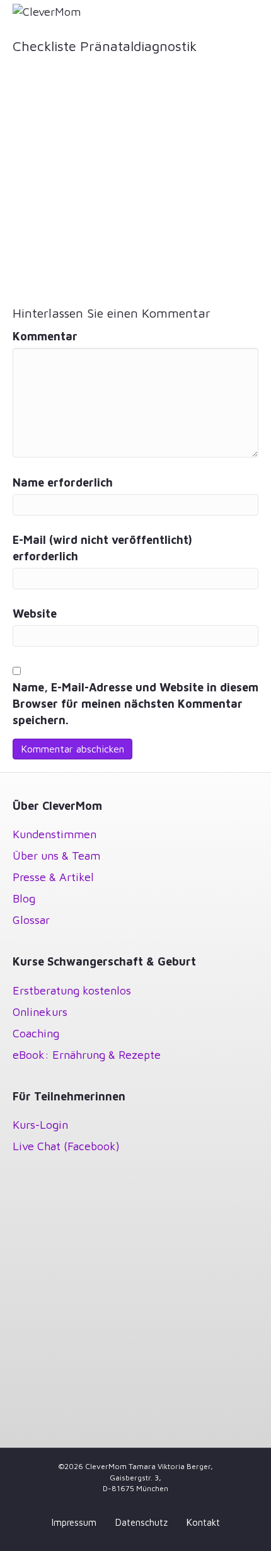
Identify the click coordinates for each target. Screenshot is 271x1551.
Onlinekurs (40, 1011)
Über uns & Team (56, 855)
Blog (24, 898)
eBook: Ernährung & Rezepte (87, 1054)
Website (35, 613)
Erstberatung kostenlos (72, 990)
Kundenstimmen (54, 834)
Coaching (36, 1033)
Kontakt (203, 1522)
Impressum (74, 1522)
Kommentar (45, 336)
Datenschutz (141, 1522)
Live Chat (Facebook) (66, 1146)
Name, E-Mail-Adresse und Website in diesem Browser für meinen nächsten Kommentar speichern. (135, 704)
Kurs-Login (40, 1124)
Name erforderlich (63, 482)
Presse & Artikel (53, 877)
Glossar (31, 919)
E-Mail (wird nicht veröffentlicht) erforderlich (102, 548)
